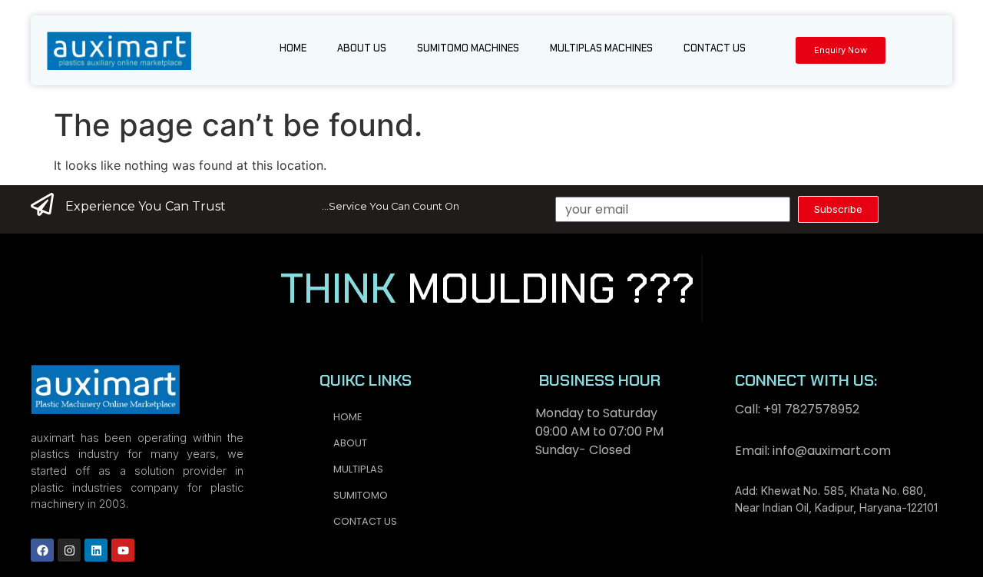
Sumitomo (360, 495)
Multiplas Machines (601, 48)
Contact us (714, 48)
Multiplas (358, 469)
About (350, 442)
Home (293, 48)
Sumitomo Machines (468, 48)
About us (361, 48)
